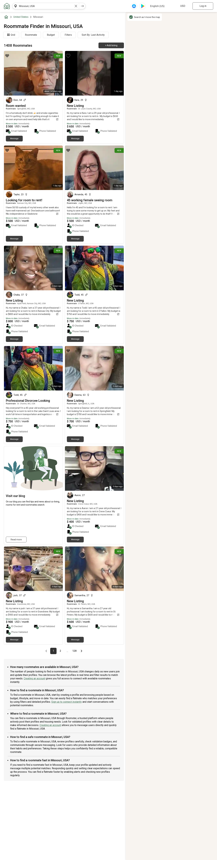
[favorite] (7, 56)
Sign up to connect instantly (66, 701)
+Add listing (111, 45)
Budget (51, 34)
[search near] (15, 6)
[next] (82, 6)
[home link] (7, 6)
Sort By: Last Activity (93, 34)
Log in (203, 5)
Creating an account (34, 678)
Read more (16, 539)
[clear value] (76, 6)
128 (75, 651)
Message (14, 138)
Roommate (31, 34)
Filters (68, 34)
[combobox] (46, 6)
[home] (7, 17)
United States (20, 16)
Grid (13, 34)
